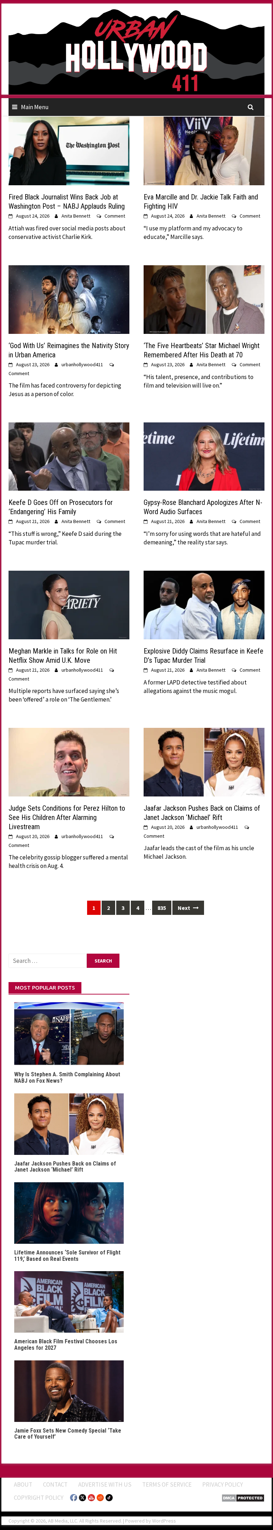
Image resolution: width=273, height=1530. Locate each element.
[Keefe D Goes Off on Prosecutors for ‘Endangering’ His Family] (69, 456)
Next (184, 907)
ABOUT (23, 1484)
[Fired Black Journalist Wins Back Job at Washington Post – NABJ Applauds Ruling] (69, 150)
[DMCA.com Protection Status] (242, 1498)
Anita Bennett (75, 216)
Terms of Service (167, 1484)
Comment (115, 216)
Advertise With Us (105, 1484)
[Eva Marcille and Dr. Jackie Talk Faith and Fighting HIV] (204, 150)
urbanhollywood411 (82, 364)
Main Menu (35, 107)
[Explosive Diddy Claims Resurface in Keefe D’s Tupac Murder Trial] (204, 604)
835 (161, 907)
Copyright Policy (38, 1498)
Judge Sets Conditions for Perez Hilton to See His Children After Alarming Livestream (67, 817)
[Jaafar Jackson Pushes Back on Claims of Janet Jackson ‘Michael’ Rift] (204, 762)
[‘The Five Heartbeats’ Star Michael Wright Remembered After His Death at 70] (204, 299)
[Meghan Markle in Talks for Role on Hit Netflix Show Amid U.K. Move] (69, 604)
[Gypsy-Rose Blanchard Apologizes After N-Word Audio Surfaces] (204, 456)
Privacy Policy (222, 1484)
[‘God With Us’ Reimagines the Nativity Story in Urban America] (69, 299)
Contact (55, 1484)
